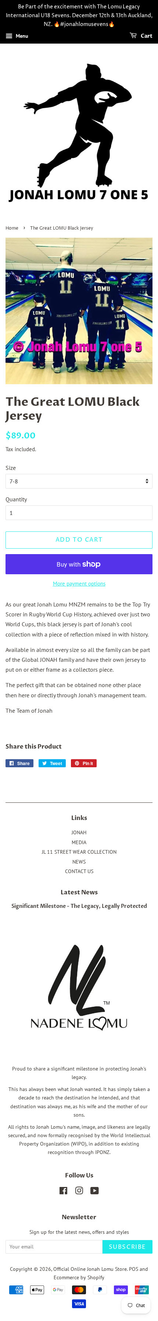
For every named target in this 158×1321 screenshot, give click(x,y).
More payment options (79, 583)
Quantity (16, 499)
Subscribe (127, 1247)
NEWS (79, 861)
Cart (146, 36)
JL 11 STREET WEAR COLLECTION (79, 852)
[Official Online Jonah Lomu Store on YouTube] (94, 1192)
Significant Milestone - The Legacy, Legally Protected (79, 906)
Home (12, 228)
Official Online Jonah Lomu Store (90, 1269)
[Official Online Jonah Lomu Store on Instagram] (79, 1192)
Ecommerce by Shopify (79, 1277)
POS (133, 1269)
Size (11, 467)
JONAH (79, 832)
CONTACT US (79, 871)
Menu (21, 36)
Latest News (79, 892)
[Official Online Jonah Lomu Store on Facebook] (63, 1192)
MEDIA (79, 842)
